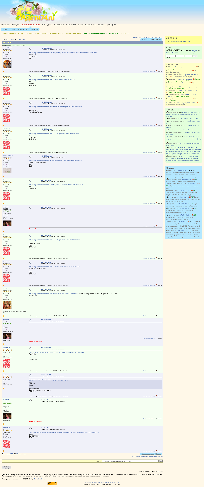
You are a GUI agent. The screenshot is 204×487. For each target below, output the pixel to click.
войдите (194, 51)
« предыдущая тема (139, 37)
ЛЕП (4, 374)
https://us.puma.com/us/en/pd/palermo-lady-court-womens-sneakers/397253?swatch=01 (56, 185)
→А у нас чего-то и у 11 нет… (189, 118)
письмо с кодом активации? (185, 54)
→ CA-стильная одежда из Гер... (187, 87)
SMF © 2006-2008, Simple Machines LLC (108, 482)
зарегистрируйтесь (172, 52)
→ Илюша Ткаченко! (181, 83)
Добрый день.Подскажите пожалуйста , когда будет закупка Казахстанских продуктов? (183, 199)
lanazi (170, 170)
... (9, 39)
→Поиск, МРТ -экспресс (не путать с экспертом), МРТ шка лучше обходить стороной (183, 114)
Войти (27, 29)
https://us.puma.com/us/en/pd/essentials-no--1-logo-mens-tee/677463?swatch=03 (54, 133)
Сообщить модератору (149, 71)
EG (169, 67)
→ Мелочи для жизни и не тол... (183, 67)
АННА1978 (171, 197)
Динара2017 (172, 190)
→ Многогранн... (182, 222)
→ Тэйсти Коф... (185, 208)
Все (19, 39)
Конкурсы (47, 24)
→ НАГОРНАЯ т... (182, 204)
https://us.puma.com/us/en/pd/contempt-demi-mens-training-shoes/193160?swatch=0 (55, 106)
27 (11, 39)
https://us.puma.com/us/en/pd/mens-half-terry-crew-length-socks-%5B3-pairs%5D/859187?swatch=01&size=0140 (64, 432)
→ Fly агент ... (181, 230)
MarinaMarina (7, 48)
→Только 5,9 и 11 (187, 130)
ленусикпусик (172, 94)
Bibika (170, 103)
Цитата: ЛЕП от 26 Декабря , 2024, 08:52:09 (40, 379)
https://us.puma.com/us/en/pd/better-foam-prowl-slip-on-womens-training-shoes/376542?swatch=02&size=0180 (63, 53)
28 (13, 39)
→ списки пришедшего (184, 79)
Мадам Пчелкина (173, 71)
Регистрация (34, 29)
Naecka (5, 289)
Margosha (6, 207)
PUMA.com (125, 33)
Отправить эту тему (148, 39)
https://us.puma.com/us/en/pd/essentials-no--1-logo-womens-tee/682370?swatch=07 (55, 240)
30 (17, 39)
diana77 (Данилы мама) (175, 183)
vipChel (170, 230)
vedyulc (170, 204)
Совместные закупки (65, 24)
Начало (5, 29)
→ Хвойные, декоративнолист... (185, 103)
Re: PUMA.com (47, 48)
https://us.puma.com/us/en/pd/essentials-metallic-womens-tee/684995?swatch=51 (54, 267)
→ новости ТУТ (187, 71)
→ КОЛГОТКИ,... (191, 183)
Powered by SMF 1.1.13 (91, 482)
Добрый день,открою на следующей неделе (180, 181)
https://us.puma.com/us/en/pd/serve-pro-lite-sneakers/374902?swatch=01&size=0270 (55, 160)
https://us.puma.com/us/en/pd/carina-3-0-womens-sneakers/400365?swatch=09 (53, 294)
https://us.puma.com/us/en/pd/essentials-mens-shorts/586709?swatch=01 (52, 80)
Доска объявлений (30, 24)
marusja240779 (8, 156)
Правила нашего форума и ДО (180, 41)
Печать (158, 39)
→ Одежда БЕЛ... (181, 170)
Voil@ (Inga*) (172, 208)
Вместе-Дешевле (87, 24)
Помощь (12, 29)
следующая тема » (155, 37)
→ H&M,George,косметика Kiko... (188, 91)
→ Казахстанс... (187, 179)
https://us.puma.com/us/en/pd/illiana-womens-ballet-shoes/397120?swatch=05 (48, 380)
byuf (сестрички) (173, 179)
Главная (5, 24)
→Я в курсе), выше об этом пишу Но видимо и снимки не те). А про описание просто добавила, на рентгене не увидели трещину (182, 158)
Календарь (20, 29)
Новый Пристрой (107, 24)
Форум (15, 24)
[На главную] (19, 22)
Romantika (6, 75)
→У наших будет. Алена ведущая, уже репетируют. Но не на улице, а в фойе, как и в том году (183, 139)
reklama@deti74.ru (39, 479)
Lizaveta (170, 222)
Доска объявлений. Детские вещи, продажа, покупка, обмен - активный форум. (32, 33)
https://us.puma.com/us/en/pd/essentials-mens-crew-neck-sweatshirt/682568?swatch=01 (56, 352)
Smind (170, 83)
